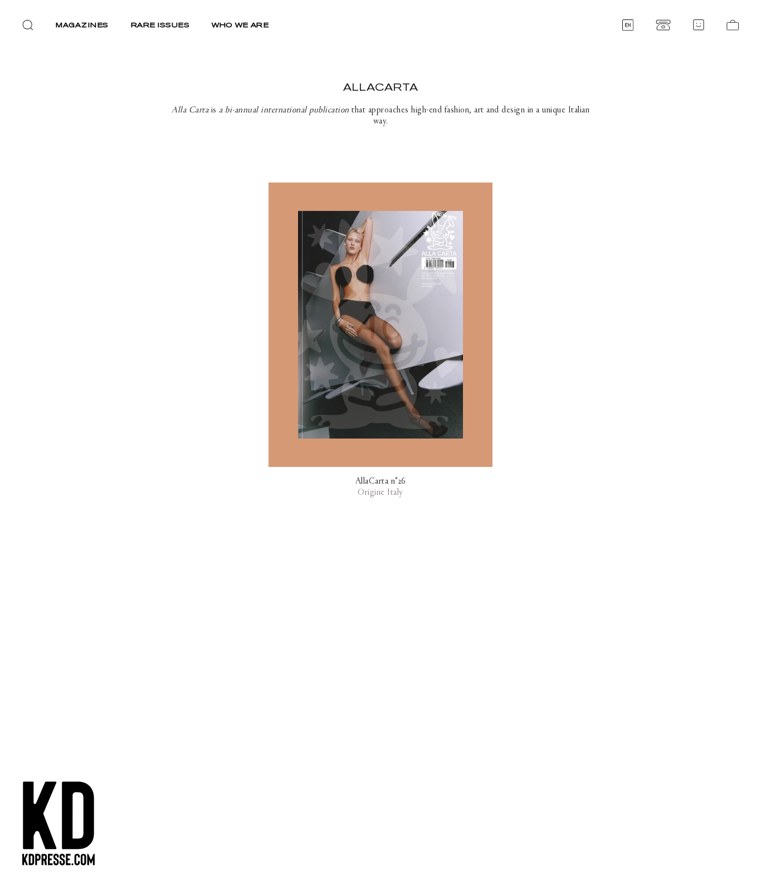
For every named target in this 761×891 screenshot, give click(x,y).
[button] (27, 25)
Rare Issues (160, 25)
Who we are (240, 25)
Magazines (82, 25)
